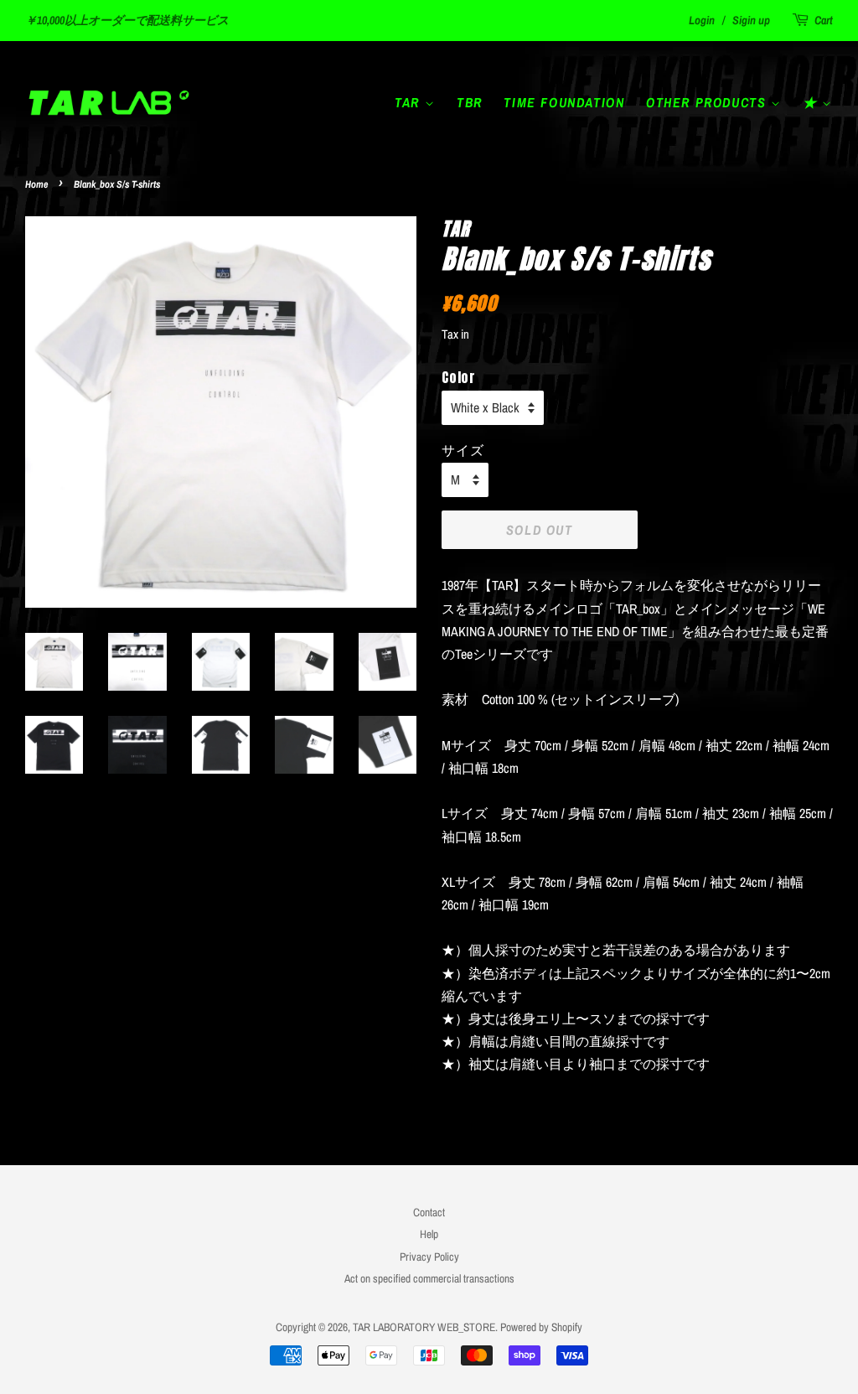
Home (36, 184)
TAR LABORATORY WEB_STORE (424, 1326)
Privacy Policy (429, 1256)
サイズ (462, 449)
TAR (409, 102)
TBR (470, 102)
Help (429, 1233)
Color (459, 377)
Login (702, 20)
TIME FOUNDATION (564, 102)
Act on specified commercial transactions (429, 1278)
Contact (429, 1212)
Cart (823, 20)
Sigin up (751, 20)
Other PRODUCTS (708, 102)
